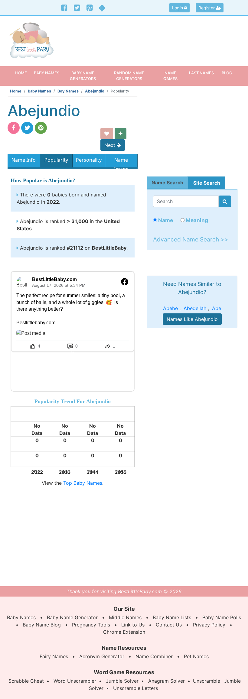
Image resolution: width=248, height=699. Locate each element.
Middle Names (125, 617)
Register (207, 7)
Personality (89, 160)
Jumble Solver (122, 681)
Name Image (121, 161)
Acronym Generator (101, 656)
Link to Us (133, 625)
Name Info (23, 160)
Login (178, 7)
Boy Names (68, 91)
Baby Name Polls (221, 617)
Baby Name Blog (42, 625)
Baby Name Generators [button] (83, 75)
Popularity (56, 160)
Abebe (170, 308)
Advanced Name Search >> (190, 239)
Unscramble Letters (135, 688)
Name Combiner (154, 656)
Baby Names (39, 91)
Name (165, 220)
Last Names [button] (201, 72)
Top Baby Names (82, 483)
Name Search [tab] (167, 183)
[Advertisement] (154, 37)
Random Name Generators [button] (129, 75)
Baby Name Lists (172, 617)
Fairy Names (54, 656)
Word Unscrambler (75, 681)
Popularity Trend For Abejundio (72, 401)
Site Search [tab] (206, 183)
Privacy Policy (209, 625)
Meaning (196, 220)
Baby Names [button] (46, 72)
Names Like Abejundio (192, 319)
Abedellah (195, 308)
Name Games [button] (170, 75)
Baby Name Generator (72, 617)
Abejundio (94, 91)
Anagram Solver (166, 681)
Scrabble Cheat (26, 681)
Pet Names (196, 656)
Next (110, 145)
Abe (216, 308)
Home (23, 72)
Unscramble (206, 681)
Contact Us (169, 625)
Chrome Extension (124, 632)
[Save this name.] (106, 133)
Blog (227, 72)
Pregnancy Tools (91, 625)
